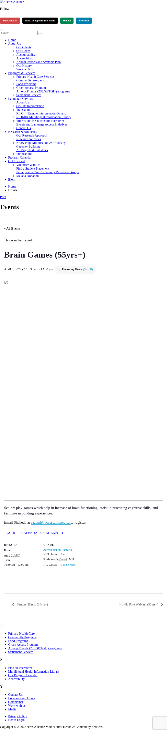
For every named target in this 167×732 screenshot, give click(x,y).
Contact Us (23, 128)
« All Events (12, 228)
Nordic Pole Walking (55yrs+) (139, 604)
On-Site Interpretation (30, 106)
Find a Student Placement (32, 168)
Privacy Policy (17, 716)
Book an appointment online (40, 20)
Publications (24, 154)
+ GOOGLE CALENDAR (22, 532)
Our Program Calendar (22, 675)
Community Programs (30, 80)
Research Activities (28, 139)
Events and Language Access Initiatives (41, 124)
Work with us (10, 20)
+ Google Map (66, 564)
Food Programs (26, 84)
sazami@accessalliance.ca (51, 522)
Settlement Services (28, 95)
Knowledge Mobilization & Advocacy (41, 142)
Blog (11, 179)
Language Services (20, 98)
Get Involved (16, 161)
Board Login (16, 720)
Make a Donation (27, 176)
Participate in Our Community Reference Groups (47, 172)
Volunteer (84, 20)
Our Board (23, 51)
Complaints (15, 702)
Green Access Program (31, 87)
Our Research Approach (31, 135)
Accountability (25, 54)
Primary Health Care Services (35, 76)
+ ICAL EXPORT (52, 532)
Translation (23, 109)
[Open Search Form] (1, 29)
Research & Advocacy (22, 131)
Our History (24, 65)
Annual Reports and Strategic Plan (38, 62)
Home (12, 40)
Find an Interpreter (20, 668)
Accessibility (24, 58)
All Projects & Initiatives (32, 150)
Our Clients (23, 47)
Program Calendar (20, 157)
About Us (14, 43)
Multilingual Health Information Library (33, 671)
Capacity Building (28, 146)
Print (3, 197)
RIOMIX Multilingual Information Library (43, 117)
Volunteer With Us (28, 165)
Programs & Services (21, 73)
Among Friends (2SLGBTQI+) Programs (43, 91)
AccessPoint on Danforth (57, 549)
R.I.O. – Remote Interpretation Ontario (41, 113)
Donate (67, 20)
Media (12, 709)
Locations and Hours (21, 698)
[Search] (40, 33)
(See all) (88, 269)
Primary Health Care (21, 633)
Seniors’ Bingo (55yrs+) (32, 604)
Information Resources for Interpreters (40, 120)
